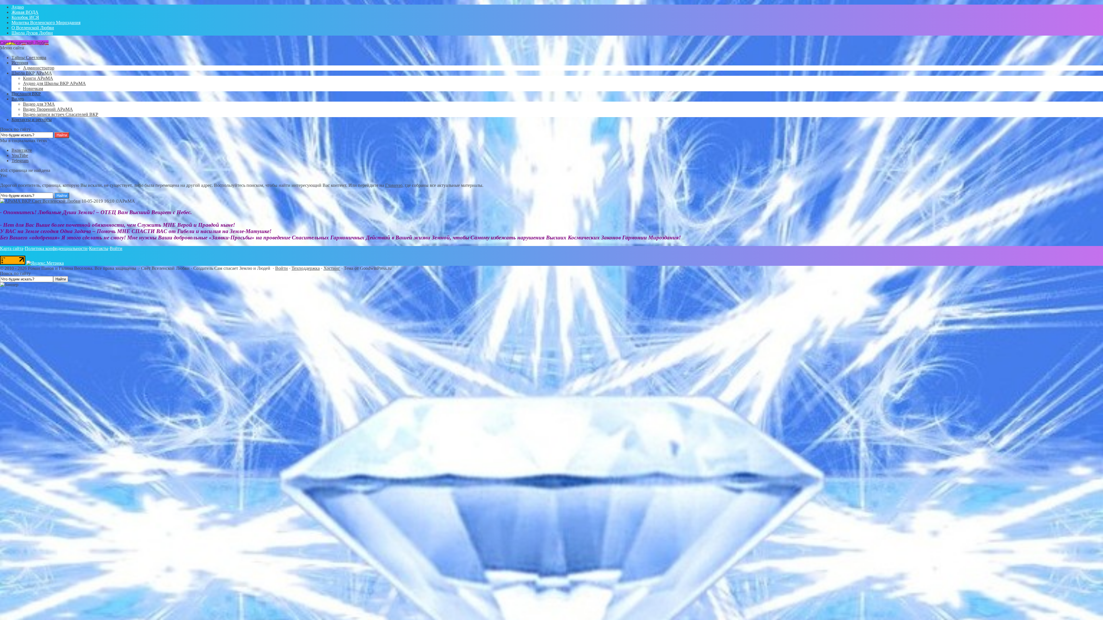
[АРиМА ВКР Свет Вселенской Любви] (40, 201)
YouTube (19, 155)
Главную (393, 185)
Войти (116, 248)
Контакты (98, 248)
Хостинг (331, 268)
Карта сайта (11, 248)
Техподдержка (306, 268)
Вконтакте (21, 150)
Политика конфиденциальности (56, 248)
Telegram (19, 160)
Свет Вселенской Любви (24, 42)
